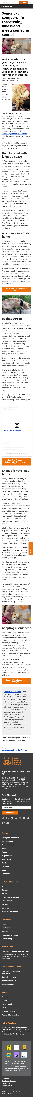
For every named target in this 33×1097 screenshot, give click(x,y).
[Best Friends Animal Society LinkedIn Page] (16, 818)
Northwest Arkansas (10, 935)
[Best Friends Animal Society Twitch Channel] (4, 823)
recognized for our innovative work (15, 1067)
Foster (4, 893)
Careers (5, 997)
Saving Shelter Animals (11, 838)
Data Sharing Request (9, 1081)
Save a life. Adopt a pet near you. (15, 681)
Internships (6, 1000)
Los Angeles (6, 928)
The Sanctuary (7, 841)
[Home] (7, 2)
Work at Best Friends (10, 912)
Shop (4, 870)
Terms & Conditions (8, 1085)
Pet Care (5, 863)
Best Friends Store (9, 977)
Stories (4, 848)
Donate (23, 2)
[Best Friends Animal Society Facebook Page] (4, 818)
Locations (5, 866)
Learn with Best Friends (11, 897)
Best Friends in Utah (12, 692)
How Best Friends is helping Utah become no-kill (15, 462)
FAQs (4, 1008)
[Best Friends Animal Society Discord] (8, 823)
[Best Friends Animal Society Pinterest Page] (12, 818)
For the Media (7, 1004)
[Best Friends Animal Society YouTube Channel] (25, 818)
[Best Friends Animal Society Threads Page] (20, 818)
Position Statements (10, 1011)
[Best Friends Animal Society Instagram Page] (8, 818)
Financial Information (10, 1015)
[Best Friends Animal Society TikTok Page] (29, 818)
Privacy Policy (6, 1083)
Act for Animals (8, 845)
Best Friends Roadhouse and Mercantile (13, 972)
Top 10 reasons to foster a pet (16, 289)
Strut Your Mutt (8, 984)
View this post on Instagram (12, 430)
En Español (6, 874)
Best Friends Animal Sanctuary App (15, 951)
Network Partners (9, 981)
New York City (7, 931)
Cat (3, 750)
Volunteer (6, 908)
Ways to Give (7, 856)
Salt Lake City (10, 750)
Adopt (4, 852)
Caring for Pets (21, 750)
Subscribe (8, 813)
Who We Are (6, 859)
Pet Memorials (7, 901)
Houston (5, 924)
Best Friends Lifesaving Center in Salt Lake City (14, 134)
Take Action (6, 904)
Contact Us (5, 1078)
